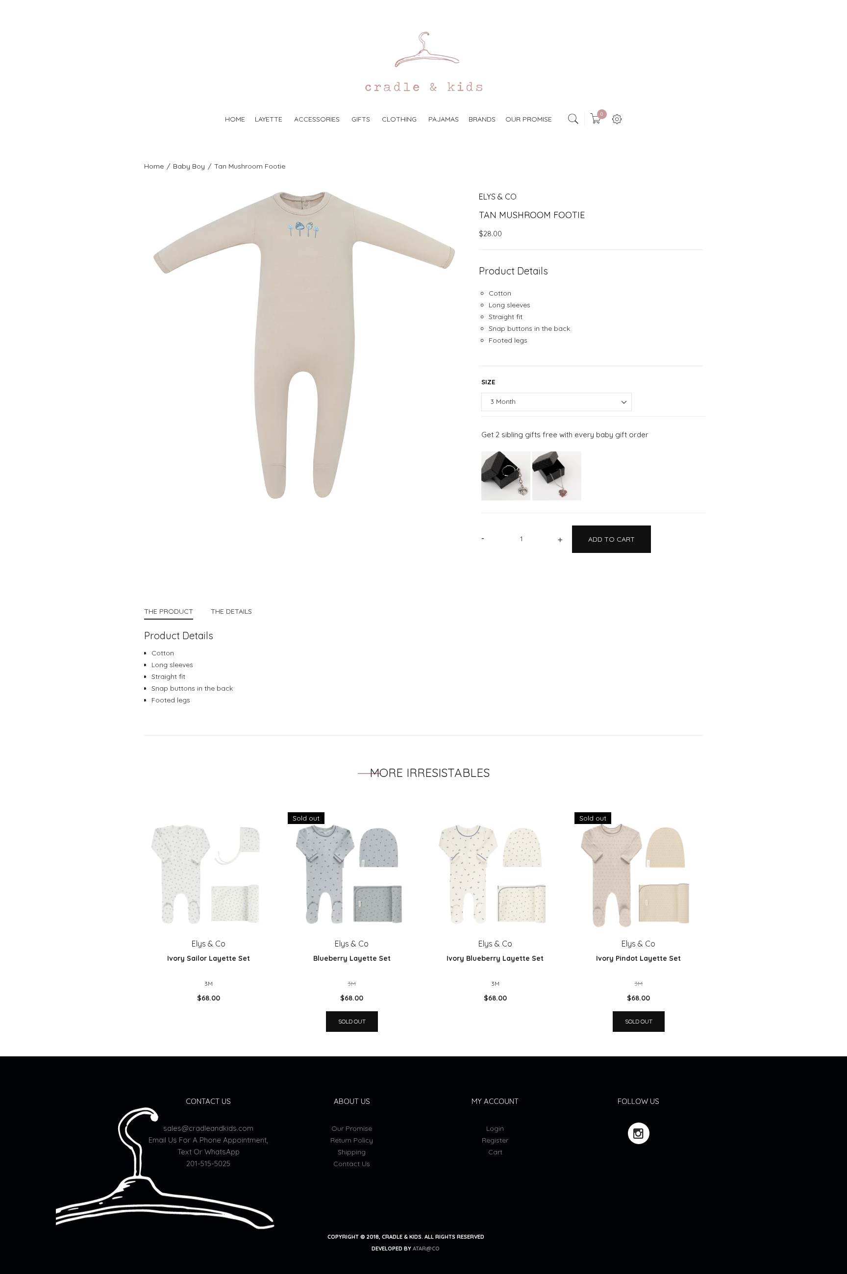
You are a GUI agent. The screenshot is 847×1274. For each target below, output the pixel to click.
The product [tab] (168, 611)
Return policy (351, 1140)
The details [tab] (231, 611)
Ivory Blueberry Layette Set (495, 958)
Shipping (352, 1152)
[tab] (173, 612)
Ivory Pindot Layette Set (638, 958)
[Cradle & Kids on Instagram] (638, 1133)
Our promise (351, 1128)
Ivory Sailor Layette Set (208, 958)
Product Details (513, 271)
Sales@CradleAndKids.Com (208, 1128)
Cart (495, 1152)
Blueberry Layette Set (352, 958)
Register (495, 1140)
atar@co (426, 1248)
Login (495, 1128)
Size (488, 382)
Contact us (351, 1163)
